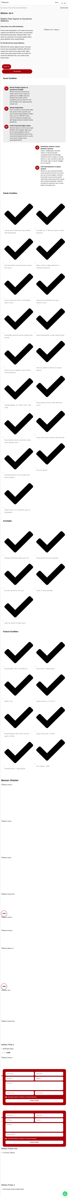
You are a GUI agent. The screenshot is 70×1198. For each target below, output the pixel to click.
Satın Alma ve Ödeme (9, 1061)
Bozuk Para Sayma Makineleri (18, 8)
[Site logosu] (5, 2)
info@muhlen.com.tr (11, 992)
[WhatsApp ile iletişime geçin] (65, 1193)
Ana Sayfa (4, 8)
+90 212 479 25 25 (10, 989)
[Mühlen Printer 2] (34, 993)
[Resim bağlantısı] (10, 977)
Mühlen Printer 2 (8, 1185)
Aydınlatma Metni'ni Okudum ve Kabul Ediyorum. (22, 1097)
